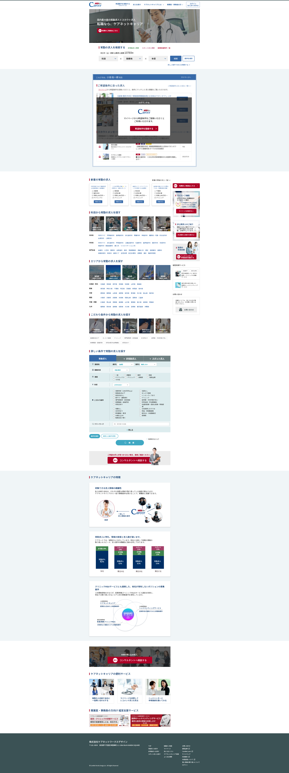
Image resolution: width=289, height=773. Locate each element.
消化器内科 (128, 235)
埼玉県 (122, 288)
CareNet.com (186, 751)
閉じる (130, 430)
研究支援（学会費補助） (150, 402)
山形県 (133, 284)
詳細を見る (98, 202)
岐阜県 (127, 293)
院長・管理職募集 (148, 411)
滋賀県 (134, 298)
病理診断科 (102, 253)
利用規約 (185, 757)
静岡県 (109, 293)
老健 (150, 375)
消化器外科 (110, 243)
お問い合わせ (189, 310)
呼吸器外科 (119, 243)
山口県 (127, 302)
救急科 (109, 253)
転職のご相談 (168, 746)
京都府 (109, 298)
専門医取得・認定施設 (131, 338)
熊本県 (109, 307)
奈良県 (121, 298)
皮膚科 (100, 250)
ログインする (144, 102)
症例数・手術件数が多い (158, 338)
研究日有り (119, 404)
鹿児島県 (140, 307)
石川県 (139, 293)
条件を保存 (188, 58)
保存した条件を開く (109, 436)
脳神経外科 (146, 243)
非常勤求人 (131, 358)
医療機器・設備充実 (96, 343)
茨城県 (128, 288)
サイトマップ (186, 754)
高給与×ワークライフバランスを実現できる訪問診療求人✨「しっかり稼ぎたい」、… (140, 187)
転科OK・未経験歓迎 (149, 413)
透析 (146, 250)
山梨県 (115, 293)
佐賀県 (121, 307)
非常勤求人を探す (153, 751)
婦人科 (117, 246)
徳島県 (151, 302)
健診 (145, 253)
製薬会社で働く (120, 418)
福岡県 (102, 307)
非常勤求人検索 (133, 48)
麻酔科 (159, 250)
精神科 (112, 250)
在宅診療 (124, 253)
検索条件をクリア (153, 439)
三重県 (141, 298)
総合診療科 (132, 253)
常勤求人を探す (153, 749)
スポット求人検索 (148, 48)
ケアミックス (119, 377)
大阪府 (102, 298)
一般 (116, 375)
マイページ (167, 749)
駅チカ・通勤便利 (121, 398)
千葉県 (116, 288)
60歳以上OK (119, 415)
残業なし (118, 409)
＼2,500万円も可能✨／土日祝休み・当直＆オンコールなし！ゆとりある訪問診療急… (119, 187)
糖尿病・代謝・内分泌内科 (158, 235)
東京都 (102, 288)
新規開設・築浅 (120, 413)
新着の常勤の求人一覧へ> (161, 180)
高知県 (145, 302)
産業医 (140, 253)
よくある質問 (168, 757)
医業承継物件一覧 (164, 48)
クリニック (117, 338)
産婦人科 (141, 250)
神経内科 (145, 235)
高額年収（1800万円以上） (124, 391)
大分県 (127, 307)
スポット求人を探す (154, 754)
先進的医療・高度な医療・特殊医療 (153, 405)
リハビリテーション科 (128, 246)
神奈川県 (109, 288)
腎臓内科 (137, 235)
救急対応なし (119, 395)
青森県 (109, 284)
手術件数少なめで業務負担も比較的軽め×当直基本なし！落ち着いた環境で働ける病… (98, 187)
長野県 (121, 293)
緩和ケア (116, 253)
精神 (139, 375)
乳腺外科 (138, 243)
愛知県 (102, 293)
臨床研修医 (152, 253)
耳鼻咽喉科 (132, 250)
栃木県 (141, 288)
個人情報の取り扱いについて (191, 762)
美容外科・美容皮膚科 (105, 246)
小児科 (106, 250)
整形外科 (155, 243)
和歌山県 (128, 298)
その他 (117, 379)
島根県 (121, 302)
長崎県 (115, 307)
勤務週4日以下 (94, 338)
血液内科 (101, 238)
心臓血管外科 (129, 243)
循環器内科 (119, 235)
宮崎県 (133, 307)
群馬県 (134, 288)
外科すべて (101, 243)
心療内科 (109, 238)
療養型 (129, 375)
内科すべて (101, 235)
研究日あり (125, 343)
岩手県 (115, 284)
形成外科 (163, 243)
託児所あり (144, 338)
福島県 (139, 284)
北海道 (102, 284)
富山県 (145, 293)
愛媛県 (133, 302)
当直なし (145, 391)
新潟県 (133, 293)
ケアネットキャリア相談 (171, 754)
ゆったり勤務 (107, 338)
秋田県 (127, 284)
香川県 (139, 302)
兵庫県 (115, 298)
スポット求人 (158, 358)
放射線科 (153, 250)
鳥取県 (115, 302)
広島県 (102, 302)
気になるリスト (168, 751)
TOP (149, 746)
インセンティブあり (148, 395)
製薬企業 (152, 377)
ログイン (185, 765)
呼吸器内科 (110, 235)
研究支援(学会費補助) (112, 343)
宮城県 (121, 284)
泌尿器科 (119, 250)
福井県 (151, 293)
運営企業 (185, 749)
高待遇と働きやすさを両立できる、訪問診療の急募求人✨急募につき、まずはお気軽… (161, 187)
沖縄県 (147, 307)
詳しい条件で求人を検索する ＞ (179, 65)
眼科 (125, 250)
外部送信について (187, 759)
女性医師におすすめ (148, 409)
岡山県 (109, 302)
